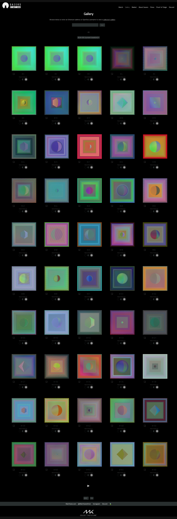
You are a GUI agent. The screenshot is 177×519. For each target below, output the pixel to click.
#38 (154, 161)
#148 (121, 425)
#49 (121, 205)
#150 (154, 425)
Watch (121, 7)
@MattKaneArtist (84, 504)
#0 (23, 73)
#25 (55, 161)
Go (102, 25)
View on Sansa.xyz (23, 77)
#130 (56, 381)
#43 (23, 205)
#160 (56, 469)
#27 (88, 161)
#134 (88, 381)
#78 (121, 249)
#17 (88, 118)
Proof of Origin (161, 7)
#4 (121, 73)
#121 (154, 337)
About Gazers (143, 7)
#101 (121, 293)
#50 (154, 205)
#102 (154, 293)
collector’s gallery (109, 19)
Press (152, 7)
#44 (55, 205)
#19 (154, 118)
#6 (154, 73)
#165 (121, 469)
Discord (171, 7)
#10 (55, 118)
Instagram (96, 504)
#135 (121, 381)
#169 (154, 469)
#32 (121, 161)
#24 (23, 161)
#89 (55, 293)
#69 (88, 249)
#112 (88, 337)
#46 (88, 205)
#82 (154, 249)
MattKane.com (71, 504)
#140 (56, 425)
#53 (23, 249)
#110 (56, 337)
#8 (23, 118)
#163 (88, 469)
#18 (121, 118)
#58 (55, 249)
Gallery (127, 7)
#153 (23, 469)
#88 (23, 293)
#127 (23, 381)
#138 (154, 381)
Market (134, 7)
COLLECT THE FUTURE (88, 515)
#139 (23, 425)
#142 (88, 425)
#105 (23, 337)
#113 (121, 337)
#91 (88, 293)
